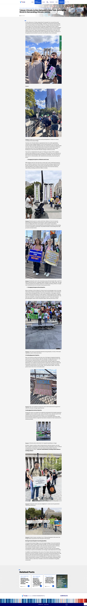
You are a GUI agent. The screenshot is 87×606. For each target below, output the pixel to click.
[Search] (68, 2)
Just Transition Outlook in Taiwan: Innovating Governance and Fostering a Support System (61, 582)
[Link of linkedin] (62, 596)
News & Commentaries (39, 8)
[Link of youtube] (65, 596)
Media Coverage (36, 577)
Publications (59, 577)
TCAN (42, 604)
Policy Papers (59, 576)
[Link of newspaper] (67, 596)
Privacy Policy (46, 604)
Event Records (22, 8)
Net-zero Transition (47, 8)
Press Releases (23, 577)
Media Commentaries (36, 576)
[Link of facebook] (64, 596)
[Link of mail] (61, 596)
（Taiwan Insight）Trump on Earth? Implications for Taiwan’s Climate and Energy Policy (49, 580)
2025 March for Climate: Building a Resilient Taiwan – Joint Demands (25, 581)
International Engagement (30, 8)
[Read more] (29, 586)
